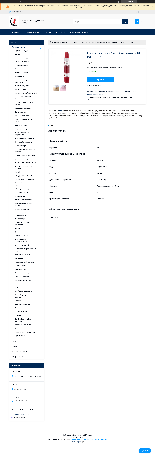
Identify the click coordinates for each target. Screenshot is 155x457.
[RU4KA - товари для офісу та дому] (14, 26)
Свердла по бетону (22, 277)
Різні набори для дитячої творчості (24, 296)
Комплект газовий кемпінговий (26, 93)
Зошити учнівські (21, 311)
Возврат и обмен (18, 357)
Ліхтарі (17, 172)
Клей (88, 42)
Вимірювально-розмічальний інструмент (26, 81)
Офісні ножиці (20, 336)
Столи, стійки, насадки (23, 142)
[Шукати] (125, 21)
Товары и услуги (31, 32)
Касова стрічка (20, 266)
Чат (146, 451)
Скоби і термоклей (22, 245)
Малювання (19, 258)
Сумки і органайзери (22, 273)
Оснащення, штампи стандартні (22, 224)
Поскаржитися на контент (80, 439)
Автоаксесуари (20, 146)
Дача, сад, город (21, 72)
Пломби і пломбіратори (24, 200)
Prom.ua (89, 435)
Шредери (18, 315)
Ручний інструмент (22, 65)
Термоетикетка (20, 269)
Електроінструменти (22, 69)
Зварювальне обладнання (25, 332)
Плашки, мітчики (21, 125)
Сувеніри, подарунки (22, 62)
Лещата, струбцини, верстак (25, 129)
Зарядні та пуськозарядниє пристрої (25, 150)
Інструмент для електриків (25, 138)
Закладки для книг (22, 192)
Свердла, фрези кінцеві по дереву (25, 120)
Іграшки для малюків (23, 284)
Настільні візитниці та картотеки (23, 320)
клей (61, 111)
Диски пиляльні (20, 112)
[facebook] (49, 126)
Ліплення (18, 301)
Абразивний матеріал (23, 108)
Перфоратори (20, 219)
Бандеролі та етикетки (23, 176)
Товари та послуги (60, 42)
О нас (48, 32)
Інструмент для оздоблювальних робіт (23, 240)
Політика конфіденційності (99, 439)
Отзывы (15, 347)
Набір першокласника (23, 304)
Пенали (17, 308)
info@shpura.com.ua (21, 414)
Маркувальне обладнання (25, 262)
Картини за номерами (23, 280)
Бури (16, 328)
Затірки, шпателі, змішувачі (25, 155)
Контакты (60, 32)
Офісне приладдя (77, 42)
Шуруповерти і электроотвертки (21, 214)
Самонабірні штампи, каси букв (25, 184)
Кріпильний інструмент (23, 159)
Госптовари (19, 54)
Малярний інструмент (23, 325)
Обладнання (19, 76)
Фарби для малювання (23, 291)
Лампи (17, 287)
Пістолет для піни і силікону (25, 162)
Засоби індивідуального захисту (24, 104)
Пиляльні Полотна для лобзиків (23, 167)
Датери (17, 228)
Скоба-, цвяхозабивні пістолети (23, 98)
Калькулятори (20, 196)
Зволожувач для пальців (24, 179)
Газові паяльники (21, 89)
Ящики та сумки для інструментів (22, 134)
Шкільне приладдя (22, 58)
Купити (100, 80)
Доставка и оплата (79, 32)
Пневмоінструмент (21, 86)
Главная (15, 32)
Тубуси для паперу (22, 189)
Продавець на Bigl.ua (77, 437)
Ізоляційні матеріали (22, 254)
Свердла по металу (22, 116)
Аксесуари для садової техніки (24, 204)
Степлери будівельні (22, 209)
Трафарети (19, 232)
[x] (52, 126)
